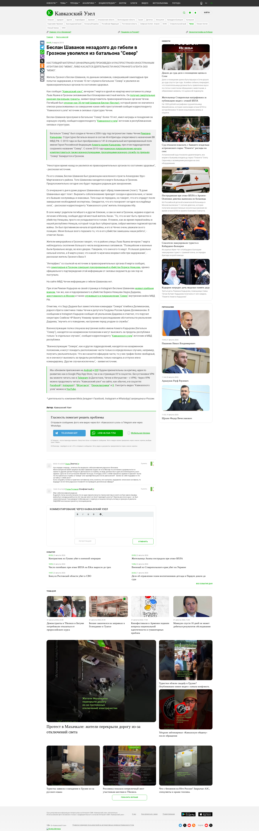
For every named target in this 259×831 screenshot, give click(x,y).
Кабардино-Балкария (175, 20)
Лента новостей (62, 37)
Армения (91, 20)
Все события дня (204, 584)
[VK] (42, 43)
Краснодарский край (73, 24)
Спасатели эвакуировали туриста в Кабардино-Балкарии (180, 244)
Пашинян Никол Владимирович (178, 343)
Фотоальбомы (160, 3)
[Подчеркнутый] (88, 514)
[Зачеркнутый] (93, 514)
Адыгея (69, 20)
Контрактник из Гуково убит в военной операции (75, 558)
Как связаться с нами (149, 814)
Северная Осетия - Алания (149, 24)
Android (88, 370)
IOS (96, 370)
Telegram (83, 377)
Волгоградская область (126, 20)
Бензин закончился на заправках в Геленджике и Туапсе (107, 624)
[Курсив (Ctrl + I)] (83, 514)
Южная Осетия (202, 24)
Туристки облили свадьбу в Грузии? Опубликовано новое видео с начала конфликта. (184, 685)
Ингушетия (160, 20)
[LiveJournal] (42, 70)
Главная (50, 37)
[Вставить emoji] (100, 514)
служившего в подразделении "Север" (106, 295)
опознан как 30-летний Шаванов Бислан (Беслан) (91, 102)
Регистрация (85, 541)
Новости (51, 3)
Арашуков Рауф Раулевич (175, 380)
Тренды (74, 3)
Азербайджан (80, 20)
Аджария (60, 20)
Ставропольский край (178, 24)
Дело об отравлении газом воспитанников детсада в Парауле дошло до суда (169, 577)
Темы (63, 3)
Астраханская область (106, 20)
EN (211, 3)
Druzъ (67, 464)
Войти (206, 12)
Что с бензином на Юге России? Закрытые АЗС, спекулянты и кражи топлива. (184, 790)
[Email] (42, 75)
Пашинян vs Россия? (130, 32)
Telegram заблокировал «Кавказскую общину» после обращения (183, 734)
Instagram (68, 385)
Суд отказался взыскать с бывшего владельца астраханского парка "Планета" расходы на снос (185, 148)
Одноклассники (100, 385)
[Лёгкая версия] (201, 3)
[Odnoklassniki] (42, 66)
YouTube (71, 389)
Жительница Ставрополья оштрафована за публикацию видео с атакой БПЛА (184, 99)
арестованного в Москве (61, 295)
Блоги (134, 3)
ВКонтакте (83, 385)
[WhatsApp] (42, 52)
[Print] (42, 79)
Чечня (191, 24)
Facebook (55, 385)
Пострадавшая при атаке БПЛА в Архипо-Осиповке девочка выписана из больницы (184, 197)
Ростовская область (129, 24)
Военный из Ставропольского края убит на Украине (159, 567)
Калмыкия (190, 20)
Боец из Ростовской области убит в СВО (70, 575)
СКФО (165, 24)
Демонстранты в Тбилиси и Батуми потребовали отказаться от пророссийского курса (65, 626)
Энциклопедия (107, 3)
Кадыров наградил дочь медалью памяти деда (185, 287)
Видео (145, 3)
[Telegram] (42, 47)
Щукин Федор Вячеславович (177, 418)
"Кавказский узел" (72, 91)
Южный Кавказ (53, 28)
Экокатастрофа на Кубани (200, 32)
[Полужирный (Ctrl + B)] (77, 514)
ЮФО (63, 28)
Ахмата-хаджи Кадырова (106, 144)
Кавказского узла (107, 120)
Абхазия (50, 20)
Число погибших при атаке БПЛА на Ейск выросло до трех (80, 567)
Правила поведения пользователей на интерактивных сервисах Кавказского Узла (103, 825)
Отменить (143, 542)
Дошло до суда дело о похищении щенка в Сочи (184, 74)
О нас (134, 814)
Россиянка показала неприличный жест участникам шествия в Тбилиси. (123, 790)
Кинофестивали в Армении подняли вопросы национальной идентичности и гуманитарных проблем (150, 627)
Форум (122, 3)
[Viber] (42, 56)
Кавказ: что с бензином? (60, 32)
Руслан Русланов (71, 489)
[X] (42, 61)
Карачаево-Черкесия (55, 24)
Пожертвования (169, 814)
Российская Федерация (110, 24)
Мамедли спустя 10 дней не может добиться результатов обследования (191, 624)
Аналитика (88, 3)
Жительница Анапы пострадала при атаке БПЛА (157, 558)
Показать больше (129, 797)
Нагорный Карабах (91, 24)
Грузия (140, 20)
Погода (176, 3)
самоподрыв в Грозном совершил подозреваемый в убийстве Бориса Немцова (95, 267)
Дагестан (149, 20)
